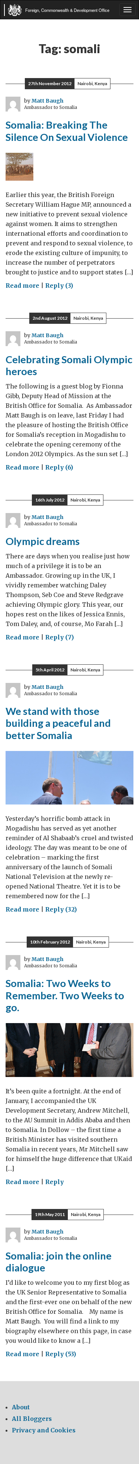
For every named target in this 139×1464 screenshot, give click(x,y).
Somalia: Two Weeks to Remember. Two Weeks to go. (65, 995)
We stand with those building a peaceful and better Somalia (58, 723)
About (21, 1407)
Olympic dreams (43, 541)
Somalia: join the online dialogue (59, 1261)
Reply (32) (61, 909)
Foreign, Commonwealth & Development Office (67, 10)
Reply (54, 1182)
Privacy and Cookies (44, 1430)
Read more (22, 285)
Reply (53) (60, 1354)
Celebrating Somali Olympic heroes (69, 365)
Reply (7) (59, 637)
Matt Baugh (47, 100)
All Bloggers (32, 1418)
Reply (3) (59, 285)
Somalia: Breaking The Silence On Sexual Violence (67, 131)
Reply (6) (59, 467)
